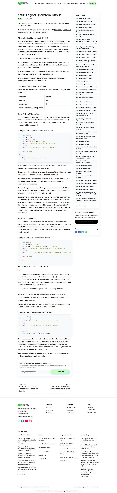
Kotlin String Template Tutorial (86, 24)
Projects (48, 407)
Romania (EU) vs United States (67, 439)
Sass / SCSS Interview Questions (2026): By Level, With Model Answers (26, 455)
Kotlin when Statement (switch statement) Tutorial (85, 61)
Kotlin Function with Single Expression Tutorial (84, 114)
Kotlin (20, 19)
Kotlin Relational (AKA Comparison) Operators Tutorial (86, 40)
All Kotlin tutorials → (81, 206)
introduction (43, 455)
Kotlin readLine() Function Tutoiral (84, 172)
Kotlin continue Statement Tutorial (84, 93)
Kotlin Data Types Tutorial (84, 21)
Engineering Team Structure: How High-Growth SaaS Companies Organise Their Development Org (89, 472)
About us (70, 410)
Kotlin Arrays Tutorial (82, 141)
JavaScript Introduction (47, 444)
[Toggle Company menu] (87, 3)
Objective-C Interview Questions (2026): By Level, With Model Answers (26, 448)
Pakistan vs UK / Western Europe (68, 453)
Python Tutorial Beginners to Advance (47, 439)
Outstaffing (49, 410)
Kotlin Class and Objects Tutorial (86, 180)
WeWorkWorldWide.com (33, 487)
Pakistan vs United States (68, 449)
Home (35, 3)
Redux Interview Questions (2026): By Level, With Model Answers (27, 469)
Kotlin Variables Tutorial (83, 18)
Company (83, 3)
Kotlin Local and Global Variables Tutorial (86, 148)
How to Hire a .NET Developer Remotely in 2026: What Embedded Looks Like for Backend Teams (90, 454)
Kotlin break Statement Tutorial (86, 87)
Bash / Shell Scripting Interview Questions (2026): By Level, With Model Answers (27, 441)
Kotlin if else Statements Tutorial (86, 51)
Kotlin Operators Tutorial (84, 27)
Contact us (92, 3)
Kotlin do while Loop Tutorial (85, 69)
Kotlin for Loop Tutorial (83, 81)
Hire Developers (51, 3)
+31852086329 (22, 411)
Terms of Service (75, 491)
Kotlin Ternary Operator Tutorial (86, 54)
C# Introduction (44, 451)
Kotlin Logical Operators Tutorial (86, 44)
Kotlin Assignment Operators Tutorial (85, 35)
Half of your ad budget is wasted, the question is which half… (89, 440)
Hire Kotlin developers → (86, 222)
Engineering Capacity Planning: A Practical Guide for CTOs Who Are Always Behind (90, 463)
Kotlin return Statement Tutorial (86, 108)
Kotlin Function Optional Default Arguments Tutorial (86, 133)
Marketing (49, 413)
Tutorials (41, 435)
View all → (21, 474)
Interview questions (24, 435)
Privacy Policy (92, 412)
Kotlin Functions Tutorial (83, 102)
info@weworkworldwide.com (27, 408)
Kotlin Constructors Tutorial (85, 186)
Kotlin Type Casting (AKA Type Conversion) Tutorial (85, 47)
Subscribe (60, 372)
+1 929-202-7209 (23, 414)
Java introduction (44, 447)
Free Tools (61, 3)
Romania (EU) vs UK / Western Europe (66, 444)
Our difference (71, 407)
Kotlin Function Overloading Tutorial (85, 123)
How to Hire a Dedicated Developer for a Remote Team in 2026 (89, 446)
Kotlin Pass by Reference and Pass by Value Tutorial (85, 157)
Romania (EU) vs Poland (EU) (69, 457)
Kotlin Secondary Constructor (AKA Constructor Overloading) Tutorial (86, 194)
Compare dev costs (66, 435)
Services (41, 3)
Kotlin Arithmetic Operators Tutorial (85, 31)
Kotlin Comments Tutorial (84, 165)
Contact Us (70, 413)
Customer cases (72, 3)
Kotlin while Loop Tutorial (84, 75)
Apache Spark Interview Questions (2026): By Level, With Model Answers (26, 462)
